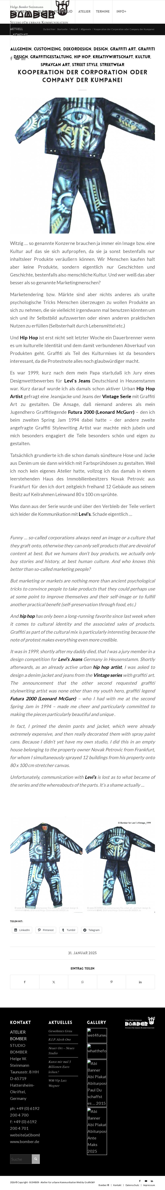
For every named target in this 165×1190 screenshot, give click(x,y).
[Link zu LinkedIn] (23, 58)
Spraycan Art (55, 65)
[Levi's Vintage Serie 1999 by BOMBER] (82, 166)
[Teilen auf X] (53, 982)
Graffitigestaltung (51, 57)
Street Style (85, 65)
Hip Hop (82, 57)
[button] (46, 864)
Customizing (47, 49)
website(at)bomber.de (30, 1134)
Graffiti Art (123, 49)
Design (101, 49)
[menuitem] (21, 11)
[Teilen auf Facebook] (24, 982)
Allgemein (21, 49)
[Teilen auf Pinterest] (111, 982)
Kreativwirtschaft (113, 57)
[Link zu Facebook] (11, 58)
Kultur (142, 57)
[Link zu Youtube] (17, 58)
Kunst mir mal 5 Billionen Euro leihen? (59, 1066)
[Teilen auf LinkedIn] (140, 982)
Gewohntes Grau (60, 1031)
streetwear (112, 65)
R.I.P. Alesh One (59, 1039)
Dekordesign (77, 49)
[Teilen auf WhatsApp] (82, 982)
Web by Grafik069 (85, 1182)
